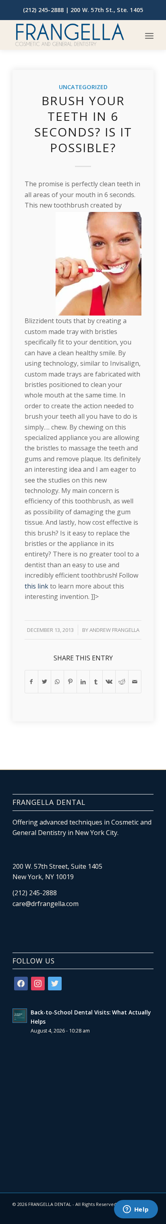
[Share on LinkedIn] (83, 681)
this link (36, 586)
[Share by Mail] (135, 681)
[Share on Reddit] (122, 681)
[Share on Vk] (109, 681)
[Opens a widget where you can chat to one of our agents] (136, 1210)
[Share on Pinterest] (70, 681)
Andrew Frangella (114, 629)
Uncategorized (83, 87)
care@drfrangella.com (45, 903)
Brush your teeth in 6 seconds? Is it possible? (83, 124)
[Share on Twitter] (44, 681)
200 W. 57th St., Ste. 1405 (107, 10)
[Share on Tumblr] (96, 681)
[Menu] (149, 35)
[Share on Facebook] (31, 681)
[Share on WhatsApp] (57, 681)
